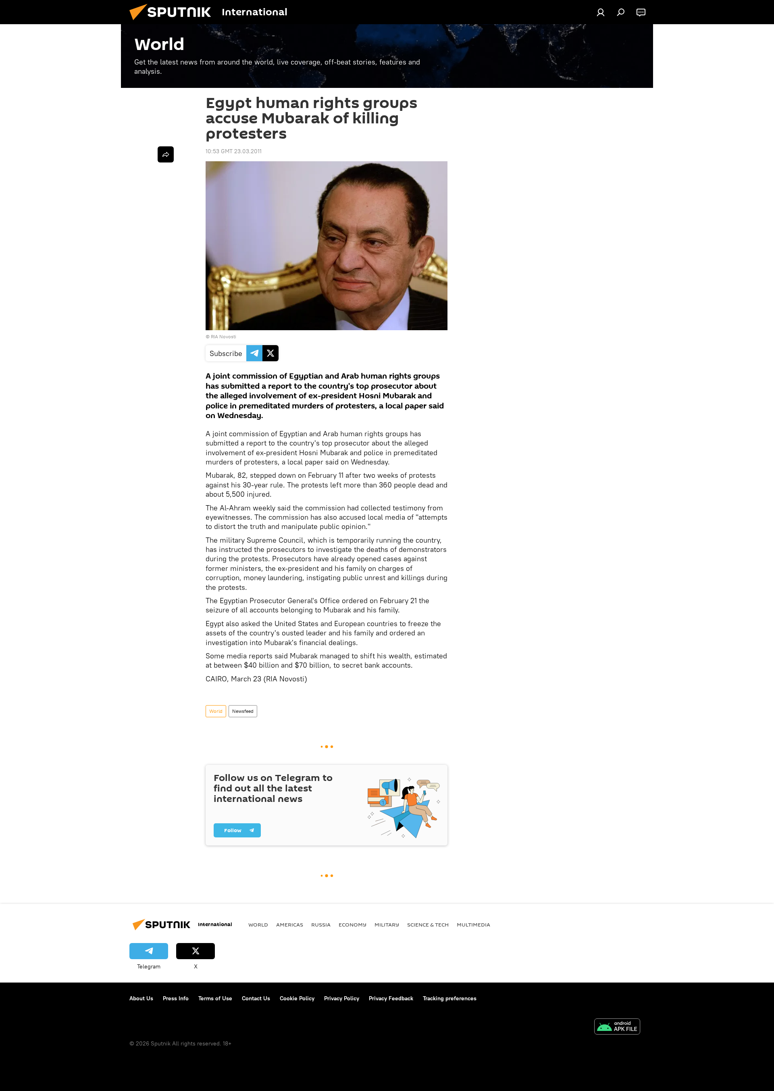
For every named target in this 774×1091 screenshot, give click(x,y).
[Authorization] (601, 12)
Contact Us (256, 998)
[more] (166, 154)
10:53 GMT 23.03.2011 (234, 151)
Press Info (176, 998)
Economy (352, 924)
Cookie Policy (297, 998)
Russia (321, 924)
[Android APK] (617, 1027)
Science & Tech (428, 924)
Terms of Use (215, 998)
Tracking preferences (449, 998)
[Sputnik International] (173, 22)
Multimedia (473, 924)
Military (387, 924)
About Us (141, 998)
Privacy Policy (341, 998)
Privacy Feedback (391, 998)
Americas (289, 924)
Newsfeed (243, 711)
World (216, 711)
